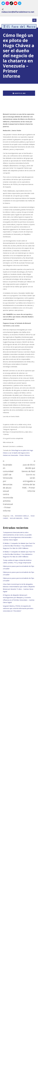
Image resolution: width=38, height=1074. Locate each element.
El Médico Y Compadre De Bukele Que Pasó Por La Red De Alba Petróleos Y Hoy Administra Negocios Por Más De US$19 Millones (19, 545)
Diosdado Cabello (22, 516)
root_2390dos (20, 98)
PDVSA (26, 518)
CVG (12, 516)
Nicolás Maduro (16, 518)
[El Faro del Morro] (19, 26)
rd (20, 104)
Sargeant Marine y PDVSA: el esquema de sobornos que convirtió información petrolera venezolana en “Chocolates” (18, 608)
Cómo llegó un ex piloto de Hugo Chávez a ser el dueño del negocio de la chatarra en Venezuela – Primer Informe (18, 452)
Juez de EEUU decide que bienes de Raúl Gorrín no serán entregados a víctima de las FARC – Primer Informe (28, 477)
